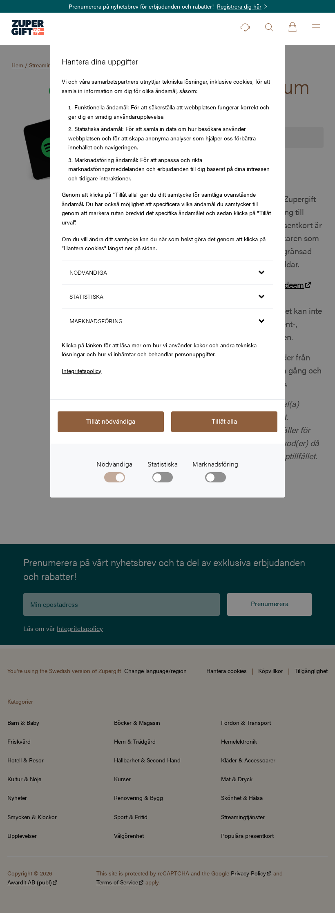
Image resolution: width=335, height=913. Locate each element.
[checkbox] (162, 479)
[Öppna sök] (268, 27)
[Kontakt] (245, 27)
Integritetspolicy (81, 371)
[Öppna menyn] (316, 27)
